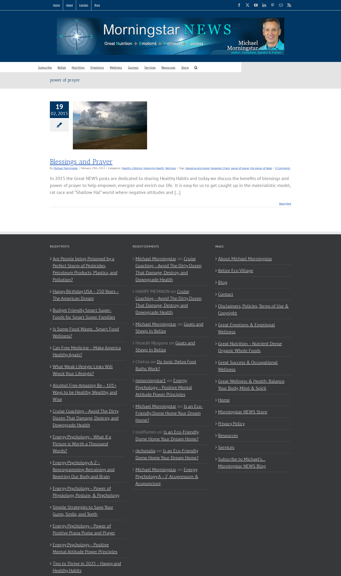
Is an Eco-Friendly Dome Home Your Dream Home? (169, 413)
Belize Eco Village (235, 270)
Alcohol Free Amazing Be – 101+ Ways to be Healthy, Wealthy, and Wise (85, 392)
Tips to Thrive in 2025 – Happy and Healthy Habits (87, 566)
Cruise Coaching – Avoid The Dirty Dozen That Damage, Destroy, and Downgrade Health (86, 418)
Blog (222, 282)
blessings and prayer (197, 168)
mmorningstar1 (150, 380)
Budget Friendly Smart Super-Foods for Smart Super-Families (84, 313)
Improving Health (153, 168)
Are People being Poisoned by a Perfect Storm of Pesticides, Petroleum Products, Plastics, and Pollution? (85, 269)
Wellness (170, 168)
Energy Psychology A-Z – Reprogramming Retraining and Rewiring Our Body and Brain (84, 469)
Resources (228, 435)
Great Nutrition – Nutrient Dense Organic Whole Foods (250, 347)
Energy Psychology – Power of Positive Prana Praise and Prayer (84, 529)
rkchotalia (145, 451)
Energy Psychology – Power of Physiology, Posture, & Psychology (86, 491)
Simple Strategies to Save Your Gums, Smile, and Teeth (83, 510)
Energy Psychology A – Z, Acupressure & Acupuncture (166, 476)
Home (224, 400)
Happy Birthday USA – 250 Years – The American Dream (86, 294)
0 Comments (282, 168)
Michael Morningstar (66, 168)
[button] (195, 67)
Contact (225, 294)
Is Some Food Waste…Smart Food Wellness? (86, 332)
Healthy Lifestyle (132, 168)
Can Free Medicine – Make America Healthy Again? (87, 351)
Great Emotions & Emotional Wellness (246, 328)
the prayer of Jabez (261, 168)
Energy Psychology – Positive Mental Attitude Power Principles (85, 548)
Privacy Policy (231, 424)
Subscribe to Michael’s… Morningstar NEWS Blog (242, 462)
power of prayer (240, 168)
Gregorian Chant (220, 168)
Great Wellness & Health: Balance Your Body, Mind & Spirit (251, 384)
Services (226, 447)
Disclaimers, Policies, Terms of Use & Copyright (253, 309)
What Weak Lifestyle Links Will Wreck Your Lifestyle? (83, 370)
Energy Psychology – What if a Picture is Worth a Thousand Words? (82, 444)
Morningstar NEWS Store (242, 412)
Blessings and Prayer (81, 162)
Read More (285, 203)
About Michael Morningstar (245, 259)
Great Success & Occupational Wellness (248, 365)
